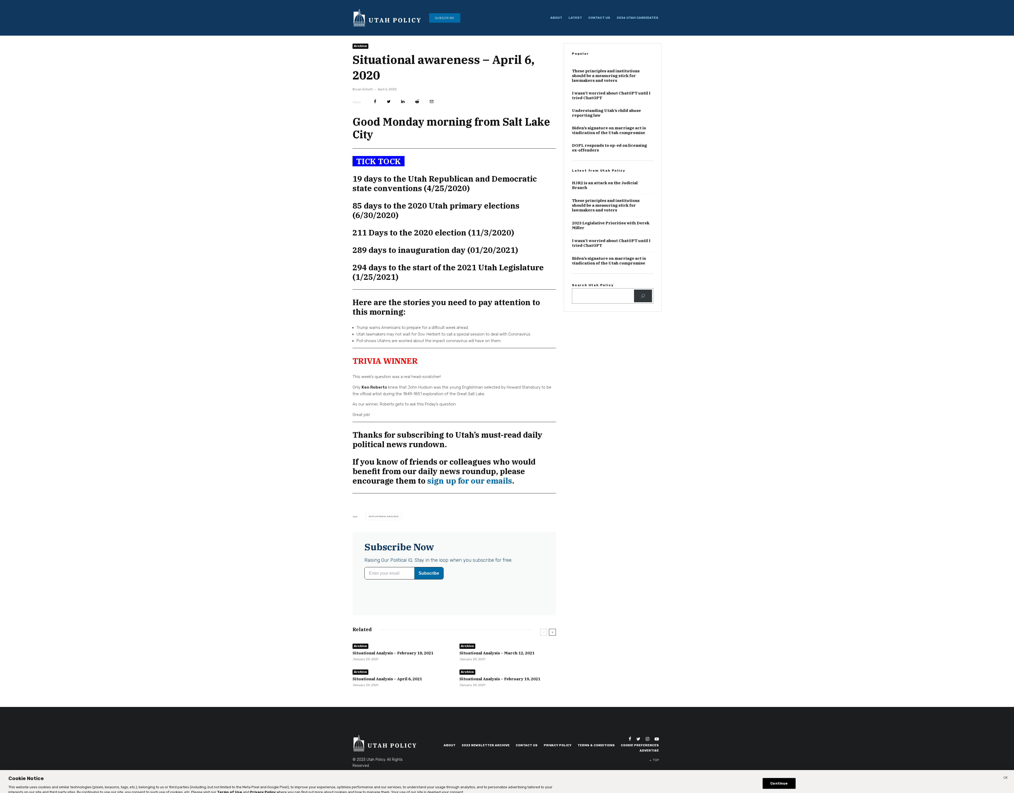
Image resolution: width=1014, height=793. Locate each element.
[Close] (1005, 774)
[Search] (643, 321)
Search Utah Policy (592, 310)
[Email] (432, 111)
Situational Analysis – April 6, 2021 (387, 688)
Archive (360, 55)
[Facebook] (630, 757)
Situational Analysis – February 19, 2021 (499, 688)
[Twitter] (638, 757)
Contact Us (599, 18)
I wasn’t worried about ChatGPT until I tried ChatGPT (611, 121)
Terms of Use (229, 788)
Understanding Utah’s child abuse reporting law (606, 138)
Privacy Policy (557, 764)
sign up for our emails (469, 490)
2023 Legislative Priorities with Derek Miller (610, 251)
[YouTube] (656, 757)
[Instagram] (647, 757)
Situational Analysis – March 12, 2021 (496, 662)
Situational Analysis (384, 526)
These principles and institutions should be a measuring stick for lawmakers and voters (606, 101)
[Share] (375, 111)
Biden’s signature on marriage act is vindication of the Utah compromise (609, 156)
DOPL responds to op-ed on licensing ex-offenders (609, 173)
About (556, 18)
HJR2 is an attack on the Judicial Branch (605, 210)
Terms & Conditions (596, 764)
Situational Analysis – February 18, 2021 (393, 662)
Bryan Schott (363, 98)
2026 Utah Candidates (637, 18)
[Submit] (417, 111)
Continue (779, 779)
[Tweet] (389, 111)
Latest (575, 18)
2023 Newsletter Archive (486, 764)
